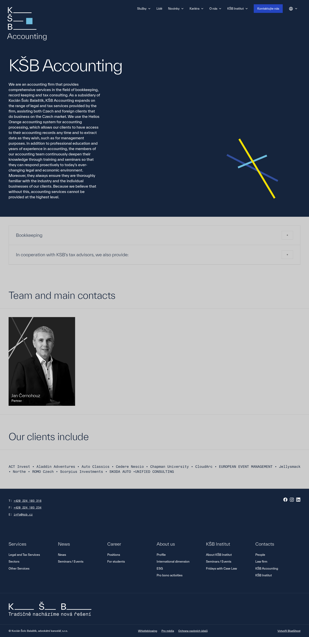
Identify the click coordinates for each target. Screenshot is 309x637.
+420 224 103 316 (27, 501)
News (62, 554)
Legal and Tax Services (24, 554)
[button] (144, 8)
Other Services (19, 568)
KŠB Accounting (266, 568)
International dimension (173, 561)
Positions (113, 554)
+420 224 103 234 (27, 507)
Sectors (14, 561)
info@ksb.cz (23, 514)
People (260, 554)
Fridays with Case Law (221, 568)
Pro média (167, 630)
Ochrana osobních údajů (193, 630)
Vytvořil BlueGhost (289, 630)
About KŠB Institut (219, 554)
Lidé (159, 8)
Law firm (261, 561)
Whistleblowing (147, 630)
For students (116, 561)
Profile (161, 554)
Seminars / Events (70, 561)
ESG (160, 568)
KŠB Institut (263, 575)
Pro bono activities (169, 575)
